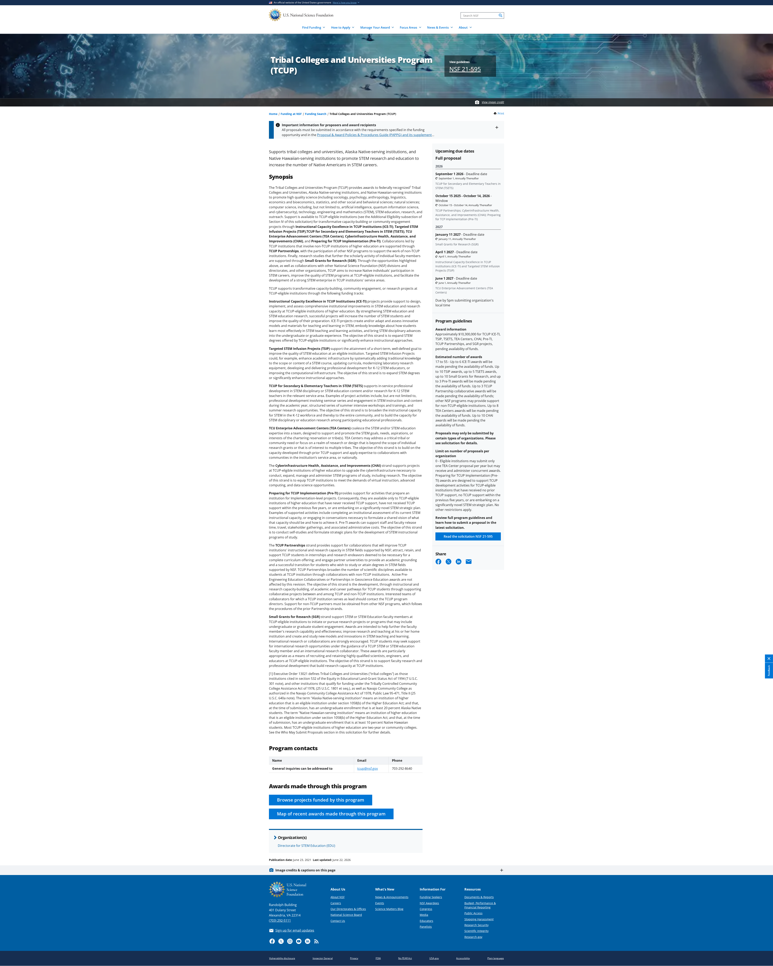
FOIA (378, 958)
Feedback (769, 670)
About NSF (338, 897)
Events (379, 903)
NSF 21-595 (465, 69)
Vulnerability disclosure (282, 958)
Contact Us (338, 921)
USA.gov (434, 958)
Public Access (473, 913)
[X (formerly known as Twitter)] (281, 941)
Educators (426, 921)
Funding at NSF (291, 114)
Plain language (495, 958)
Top (764, 844)
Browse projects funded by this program (320, 800)
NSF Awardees (429, 903)
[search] (500, 15)
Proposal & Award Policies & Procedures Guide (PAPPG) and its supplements (375, 135)
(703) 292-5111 (280, 920)
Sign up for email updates (294, 930)
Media (424, 915)
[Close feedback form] (769, 659)
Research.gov (473, 937)
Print (501, 113)
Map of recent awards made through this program (331, 814)
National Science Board (346, 915)
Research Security (476, 925)
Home (273, 114)
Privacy (354, 958)
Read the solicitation (468, 536)
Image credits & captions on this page (305, 870)
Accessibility (463, 958)
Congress (426, 909)
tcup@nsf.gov (367, 768)
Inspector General (323, 958)
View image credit (493, 102)
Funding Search (315, 114)
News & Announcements (391, 897)
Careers (336, 903)
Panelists (426, 927)
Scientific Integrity (476, 931)
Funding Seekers (431, 897)
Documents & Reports (479, 897)
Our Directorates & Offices (348, 909)
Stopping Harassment (479, 919)
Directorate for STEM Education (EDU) (306, 845)
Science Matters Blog (389, 909)
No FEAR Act (405, 958)
